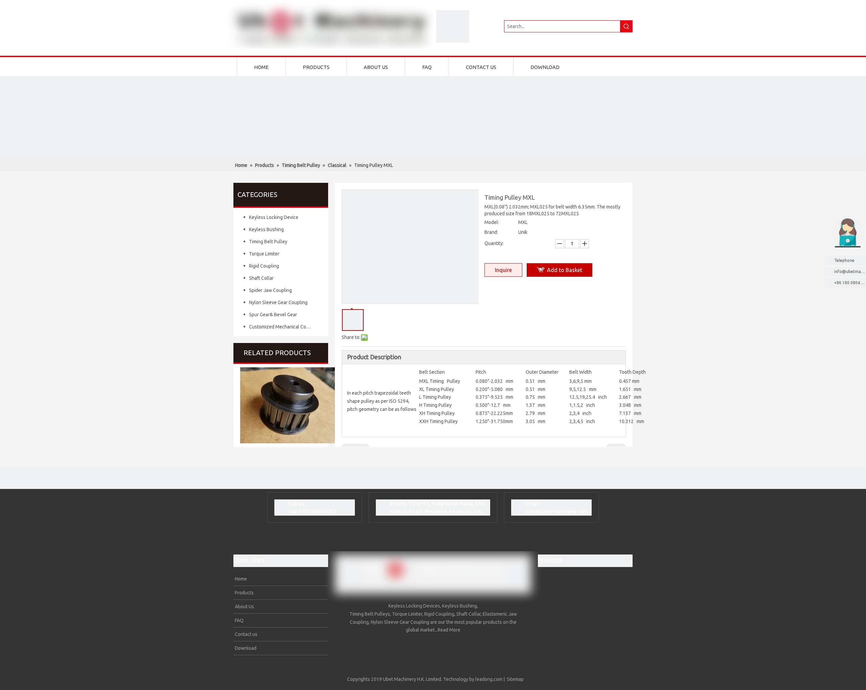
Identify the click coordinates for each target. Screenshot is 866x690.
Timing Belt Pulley (268, 241)
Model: (491, 222)
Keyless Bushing (266, 229)
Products (244, 592)
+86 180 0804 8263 (850, 282)
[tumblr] (440, 646)
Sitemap (515, 679)
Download (245, 648)
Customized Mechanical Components (283, 326)
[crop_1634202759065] (452, 26)
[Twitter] (412, 646)
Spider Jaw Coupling (270, 290)
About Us (244, 606)
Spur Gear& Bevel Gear (273, 314)
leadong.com (488, 679)
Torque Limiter (264, 253)
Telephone (844, 260)
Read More (449, 630)
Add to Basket (564, 270)
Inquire (503, 270)
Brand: (491, 232)
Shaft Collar (261, 278)
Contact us (245, 634)
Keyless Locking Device (273, 217)
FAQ (239, 620)
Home (240, 579)
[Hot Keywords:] (626, 26)
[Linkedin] (426, 646)
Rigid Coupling (264, 266)
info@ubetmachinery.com (556, 512)
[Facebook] (454, 646)
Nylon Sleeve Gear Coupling (278, 302)
